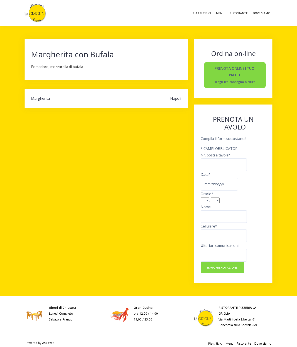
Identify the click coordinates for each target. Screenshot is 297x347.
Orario (207, 193)
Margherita (40, 98)
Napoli (175, 98)
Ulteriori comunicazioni (220, 245)
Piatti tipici (202, 13)
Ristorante (239, 13)
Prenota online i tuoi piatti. (234, 75)
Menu (220, 13)
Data (205, 174)
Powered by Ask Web (39, 343)
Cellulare (209, 226)
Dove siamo (261, 13)
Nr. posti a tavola (215, 155)
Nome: (206, 206)
